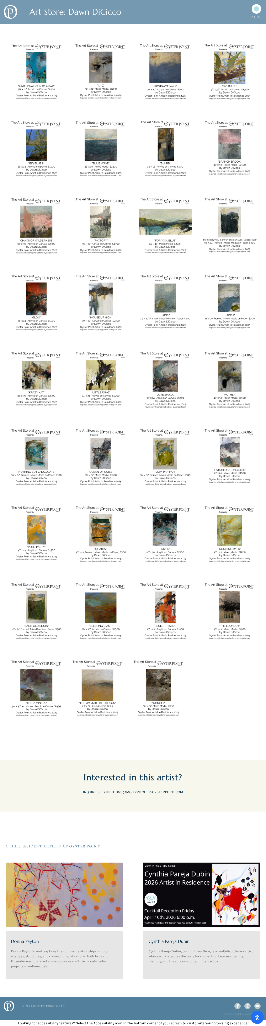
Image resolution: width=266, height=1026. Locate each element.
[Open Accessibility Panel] (257, 1017)
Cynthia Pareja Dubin (169, 941)
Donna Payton (25, 941)
